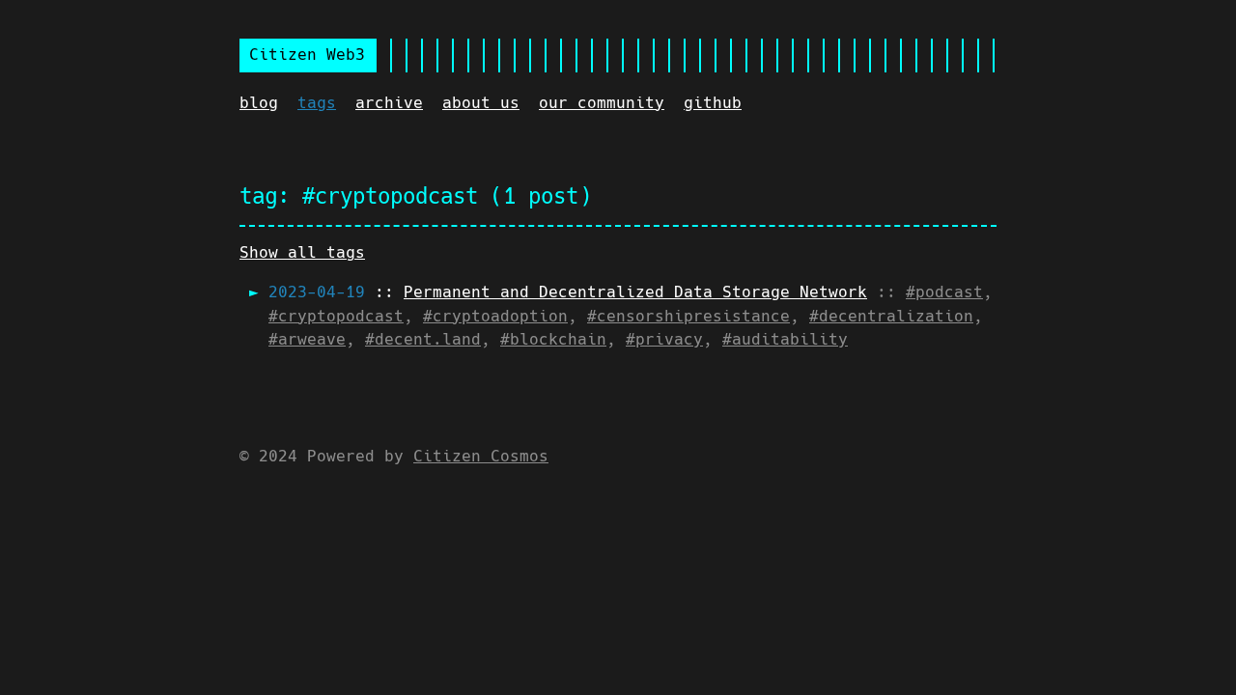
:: (567, 292)
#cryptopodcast (336, 316)
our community (601, 103)
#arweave (307, 339)
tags (316, 103)
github (713, 103)
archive (389, 103)
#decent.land (423, 339)
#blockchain (553, 339)
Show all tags (302, 252)
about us (481, 103)
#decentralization (891, 316)
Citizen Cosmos (480, 456)
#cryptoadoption (495, 316)
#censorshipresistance (688, 316)
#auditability (785, 339)
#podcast (944, 292)
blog (258, 103)
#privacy (664, 339)
